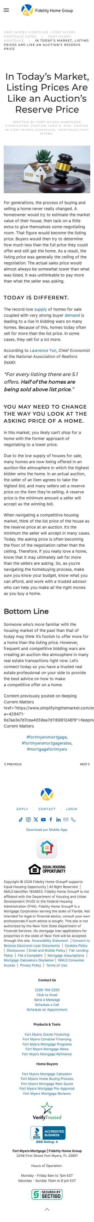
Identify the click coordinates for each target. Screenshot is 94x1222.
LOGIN (71, 809)
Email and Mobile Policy (47, 950)
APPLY (22, 809)
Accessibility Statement (50, 941)
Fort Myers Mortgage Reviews (47, 1093)
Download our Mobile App (46, 830)
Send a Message (47, 1000)
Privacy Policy (30, 965)
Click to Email (47, 995)
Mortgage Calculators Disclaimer (29, 960)
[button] (6, 10)
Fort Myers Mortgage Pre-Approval (47, 1088)
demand (72, 315)
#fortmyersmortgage (47, 737)
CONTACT (47, 809)
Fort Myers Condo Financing (47, 1034)
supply (40, 309)
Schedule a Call (47, 1005)
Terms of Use (57, 965)
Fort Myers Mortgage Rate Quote (47, 1084)
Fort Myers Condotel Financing (47, 1039)
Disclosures (16, 950)
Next (83, 764)
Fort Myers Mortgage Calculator (47, 1074)
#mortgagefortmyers (47, 749)
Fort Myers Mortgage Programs (47, 1044)
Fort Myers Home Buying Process (47, 1079)
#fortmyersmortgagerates (46, 743)
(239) (47, 990)
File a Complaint (31, 955)
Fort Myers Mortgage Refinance (47, 1054)
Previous (14, 764)
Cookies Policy (76, 946)
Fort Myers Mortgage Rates (47, 1049)
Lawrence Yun (43, 350)
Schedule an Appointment (47, 1009)
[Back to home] (47, 10)
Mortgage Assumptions (66, 955)
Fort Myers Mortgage (33, 130)
